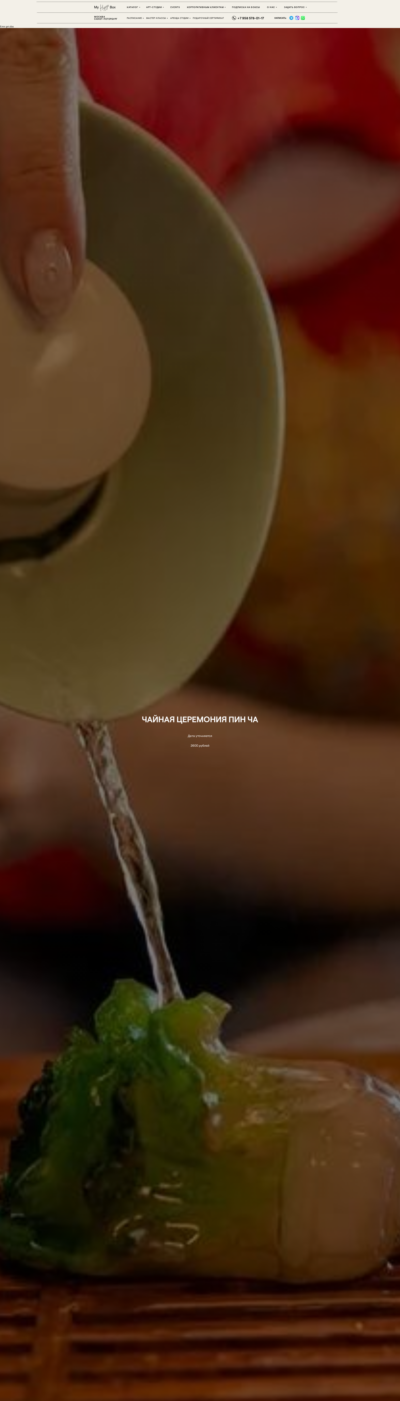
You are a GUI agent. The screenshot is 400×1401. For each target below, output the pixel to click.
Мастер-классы (156, 18)
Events (175, 7)
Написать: (280, 18)
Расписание (134, 18)
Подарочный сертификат (208, 18)
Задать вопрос (294, 7)
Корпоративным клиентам (205, 7)
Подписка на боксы (246, 7)
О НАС (271, 7)
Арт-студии (154, 7)
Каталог (132, 7)
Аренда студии (179, 18)
